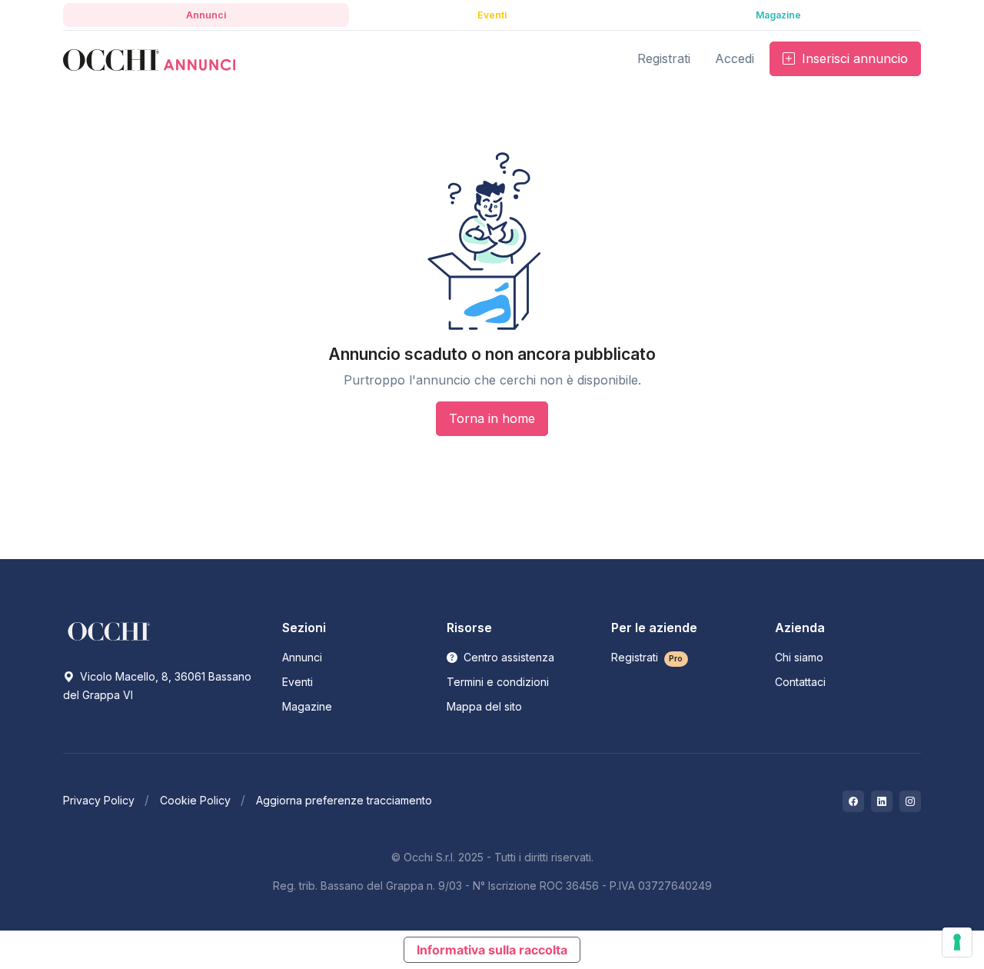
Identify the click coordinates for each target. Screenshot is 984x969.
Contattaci (800, 681)
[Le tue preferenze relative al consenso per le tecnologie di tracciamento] (957, 942)
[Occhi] (149, 59)
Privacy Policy (99, 800)
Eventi (297, 681)
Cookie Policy (195, 800)
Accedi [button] (734, 58)
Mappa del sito (484, 706)
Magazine (307, 706)
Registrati (647, 657)
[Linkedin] (882, 801)
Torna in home (492, 418)
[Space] (109, 630)
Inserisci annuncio (853, 58)
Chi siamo (799, 657)
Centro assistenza (507, 657)
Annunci (302, 657)
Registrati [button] (663, 58)
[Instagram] (910, 801)
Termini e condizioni (498, 681)
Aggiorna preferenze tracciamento (344, 800)
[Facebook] (853, 801)
